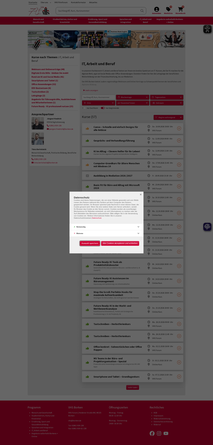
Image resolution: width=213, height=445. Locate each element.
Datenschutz (97, 218)
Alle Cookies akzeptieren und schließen (120, 243)
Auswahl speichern (89, 243)
